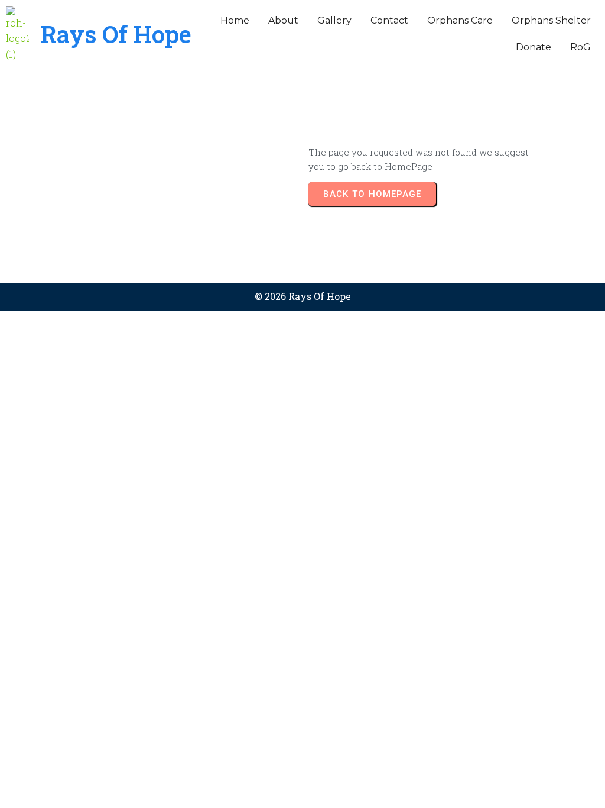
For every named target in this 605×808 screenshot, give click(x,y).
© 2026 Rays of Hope (303, 296)
